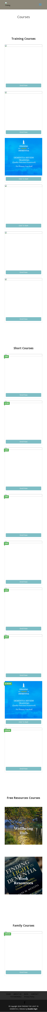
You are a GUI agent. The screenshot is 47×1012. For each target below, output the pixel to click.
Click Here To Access (23, 850)
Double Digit (32, 1009)
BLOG (26, 994)
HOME (8, 994)
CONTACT (35, 994)
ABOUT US (17, 994)
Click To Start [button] (23, 179)
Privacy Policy (29, 997)
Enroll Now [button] (23, 85)
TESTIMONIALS (15, 997)
